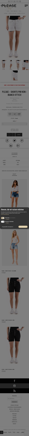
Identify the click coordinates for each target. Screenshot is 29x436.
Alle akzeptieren (23, 226)
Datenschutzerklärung (5, 214)
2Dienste (7, 219)
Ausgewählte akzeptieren (7, 226)
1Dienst (7, 222)
